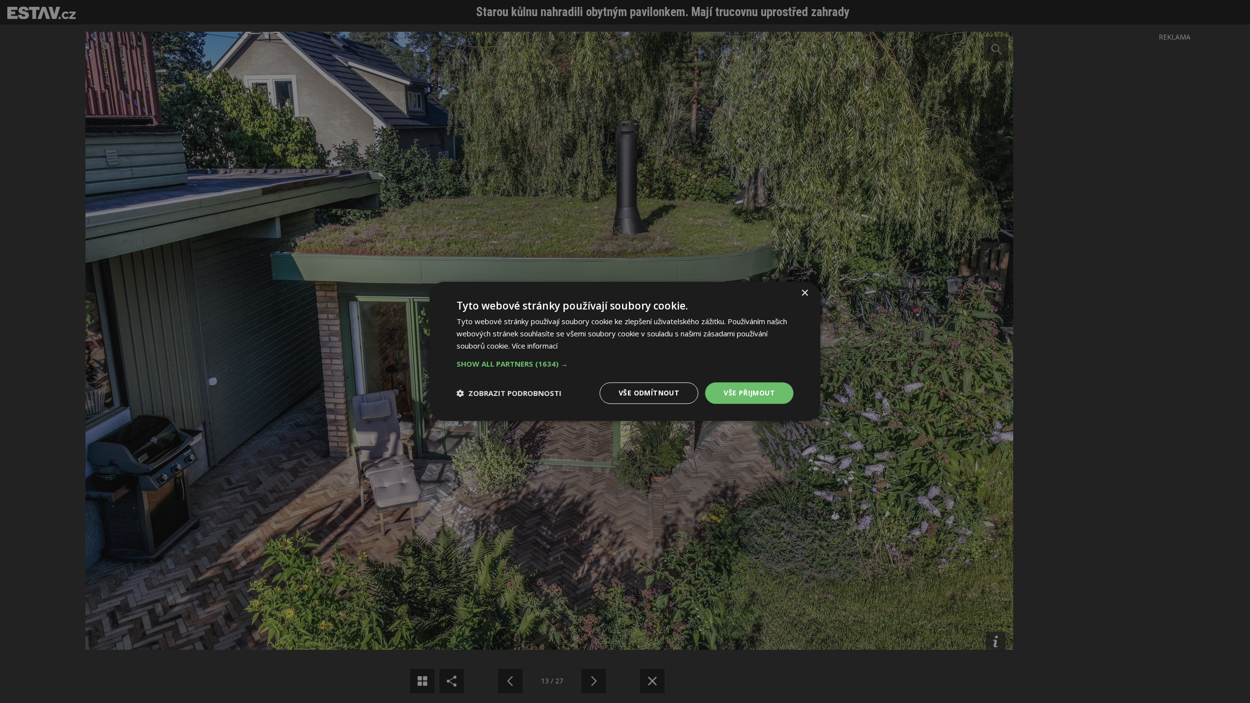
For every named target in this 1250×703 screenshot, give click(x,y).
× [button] (804, 293)
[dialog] (625, 351)
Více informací (535, 346)
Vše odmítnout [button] (649, 392)
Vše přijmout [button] (749, 392)
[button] (625, 363)
